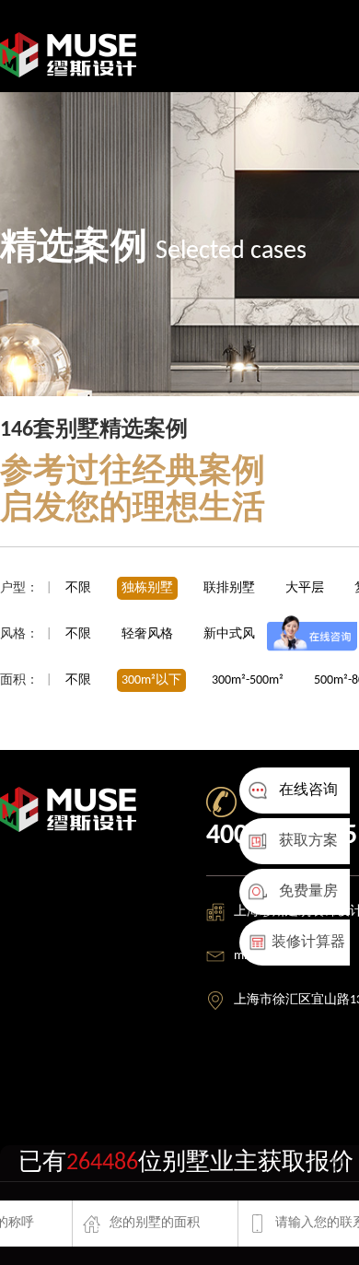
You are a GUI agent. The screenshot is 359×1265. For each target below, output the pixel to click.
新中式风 (230, 634)
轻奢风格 (149, 634)
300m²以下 (151, 680)
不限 (78, 588)
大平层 (304, 588)
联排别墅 (229, 588)
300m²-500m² (248, 680)
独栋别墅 (147, 588)
